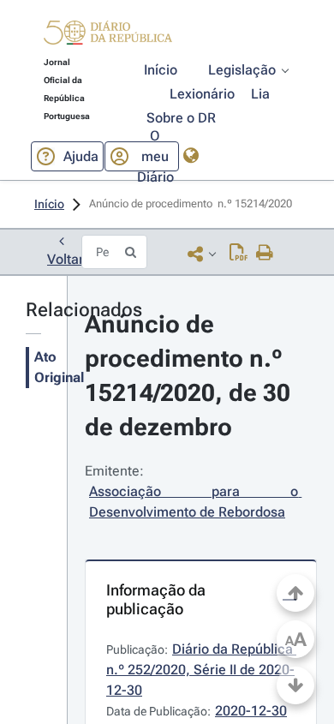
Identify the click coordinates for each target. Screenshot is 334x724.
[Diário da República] (108, 36)
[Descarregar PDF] (239, 253)
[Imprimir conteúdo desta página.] (265, 253)
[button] (108, 35)
